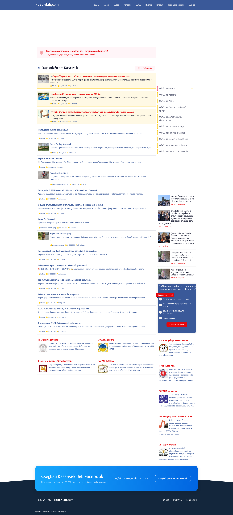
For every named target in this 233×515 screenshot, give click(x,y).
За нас (166, 499)
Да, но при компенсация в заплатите (173, 312)
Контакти (191, 499)
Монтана (54, 511)
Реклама (177, 499)
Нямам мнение (169, 318)
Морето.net (47, 511)
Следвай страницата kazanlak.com (131, 478)
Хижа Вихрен (61, 511)
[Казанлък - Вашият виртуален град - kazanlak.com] (47, 5)
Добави (146, 68)
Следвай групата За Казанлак (172, 478)
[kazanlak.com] (63, 500)
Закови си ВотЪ (177, 324)
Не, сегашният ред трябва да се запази (177, 305)
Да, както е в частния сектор (176, 299)
